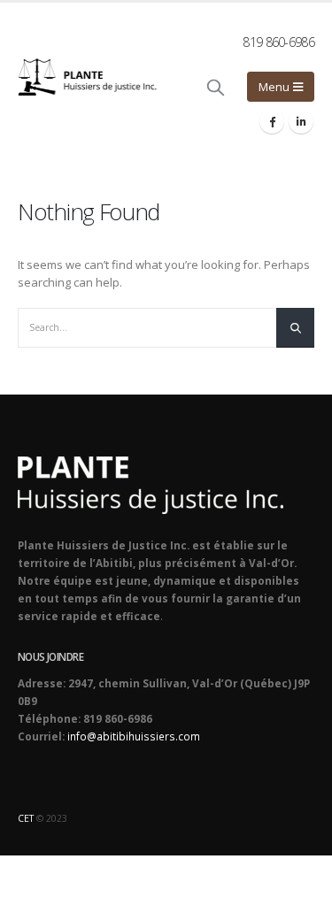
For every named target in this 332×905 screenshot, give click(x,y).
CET (26, 818)
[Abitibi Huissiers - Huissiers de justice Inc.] (88, 76)
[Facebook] (271, 121)
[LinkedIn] (301, 121)
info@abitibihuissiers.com (133, 736)
